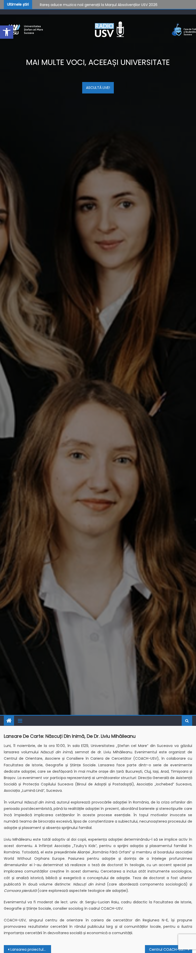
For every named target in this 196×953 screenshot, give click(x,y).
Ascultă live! (98, 87)
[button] (6, 32)
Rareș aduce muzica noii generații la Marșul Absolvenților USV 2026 (98, 4)
